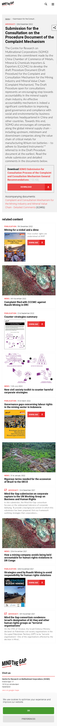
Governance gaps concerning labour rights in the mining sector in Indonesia (28, 406)
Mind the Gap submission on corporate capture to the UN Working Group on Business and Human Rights (26, 496)
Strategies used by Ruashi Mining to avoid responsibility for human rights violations (28, 574)
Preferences (28, 719)
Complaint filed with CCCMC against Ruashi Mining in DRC (25, 303)
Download (26, 187)
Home (7, 19)
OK (28, 710)
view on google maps (10, 690)
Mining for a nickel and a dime (21, 229)
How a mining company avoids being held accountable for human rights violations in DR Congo (28, 557)
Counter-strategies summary (20, 316)
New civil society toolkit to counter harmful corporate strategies (28, 391)
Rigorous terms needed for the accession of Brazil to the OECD (27, 480)
